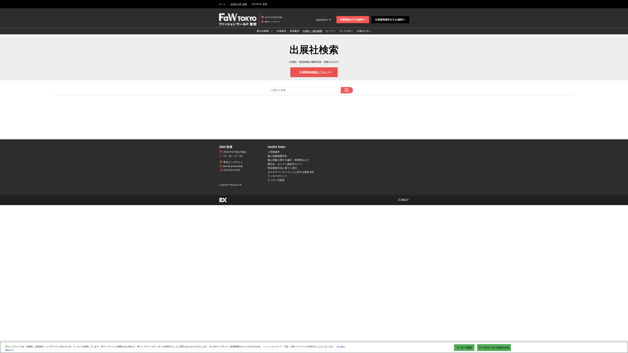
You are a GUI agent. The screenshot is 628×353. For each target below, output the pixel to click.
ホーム (222, 4)
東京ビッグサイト (233, 162)
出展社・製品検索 (312, 31)
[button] (352, 19)
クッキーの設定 (464, 347)
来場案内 (294, 31)
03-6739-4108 (231, 170)
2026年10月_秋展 (238, 4)
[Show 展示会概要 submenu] (271, 31)
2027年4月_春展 (259, 4)
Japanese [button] (322, 19)
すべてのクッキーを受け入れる (494, 347)
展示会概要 (263, 31)
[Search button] (347, 90)
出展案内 (281, 31)
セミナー (330, 31)
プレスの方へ (346, 31)
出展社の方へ (364, 31)
